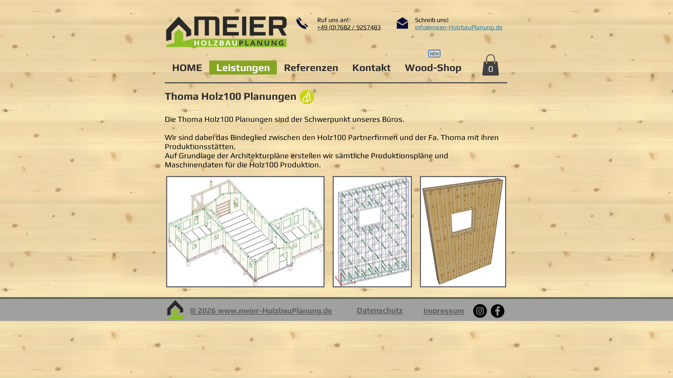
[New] (434, 54)
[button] (490, 65)
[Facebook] (497, 311)
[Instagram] (480, 311)
